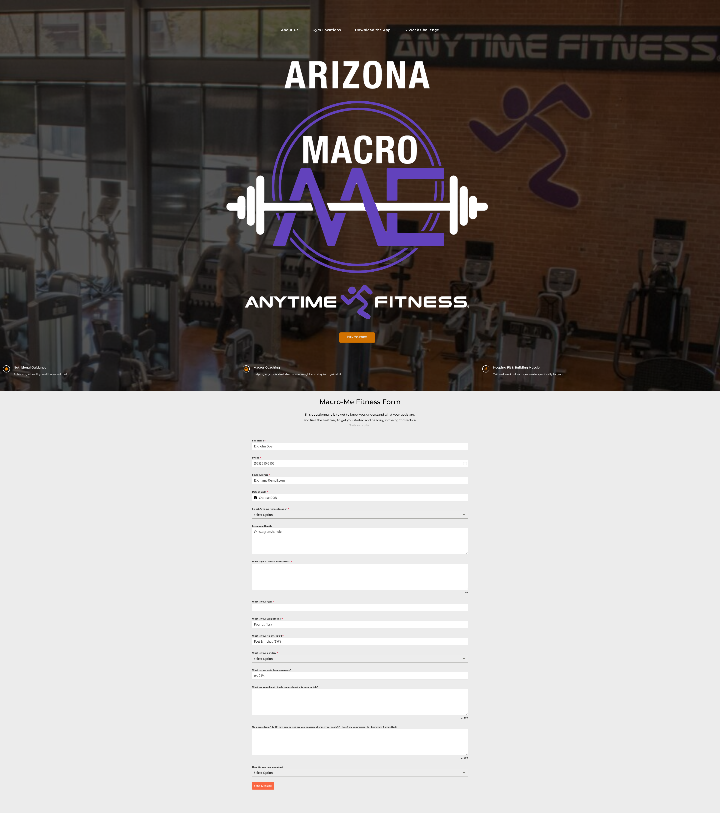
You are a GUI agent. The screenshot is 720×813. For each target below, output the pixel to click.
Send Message (263, 786)
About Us (289, 30)
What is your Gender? (265, 652)
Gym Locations (327, 30)
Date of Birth (260, 491)
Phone (256, 457)
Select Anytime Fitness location (270, 508)
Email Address (261, 474)
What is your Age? (263, 601)
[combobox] (360, 515)
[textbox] (356, 514)
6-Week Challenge (422, 30)
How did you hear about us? (267, 767)
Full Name (259, 440)
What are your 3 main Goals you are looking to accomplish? (285, 687)
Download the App (373, 30)
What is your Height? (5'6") (268, 635)
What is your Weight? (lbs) (267, 618)
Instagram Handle (262, 526)
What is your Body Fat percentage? (271, 669)
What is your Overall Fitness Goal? (272, 561)
